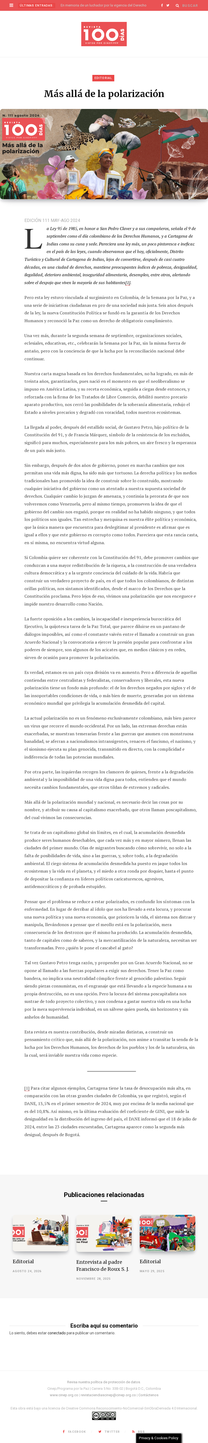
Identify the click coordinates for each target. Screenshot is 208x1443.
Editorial (103, 78)
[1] (127, 282)
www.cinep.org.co (64, 1395)
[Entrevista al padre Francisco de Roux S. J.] (104, 1233)
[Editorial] (40, 1233)
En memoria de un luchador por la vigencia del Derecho (104, 5)
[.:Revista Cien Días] (104, 34)
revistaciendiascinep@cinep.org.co (108, 1395)
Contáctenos (148, 1395)
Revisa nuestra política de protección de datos (103, 1382)
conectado (57, 1333)
